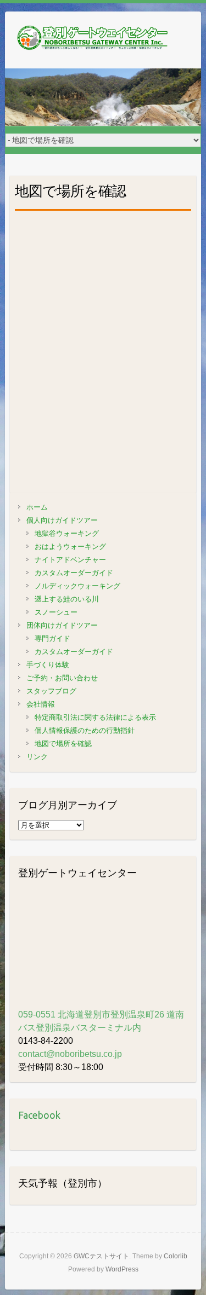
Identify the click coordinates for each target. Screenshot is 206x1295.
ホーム (37, 507)
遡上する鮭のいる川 (67, 599)
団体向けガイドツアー (62, 625)
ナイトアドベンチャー (70, 560)
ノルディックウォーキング (77, 586)
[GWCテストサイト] (93, 40)
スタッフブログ (51, 691)
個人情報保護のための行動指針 (85, 730)
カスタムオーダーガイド (74, 573)
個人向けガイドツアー (62, 520)
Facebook (39, 1114)
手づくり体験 (47, 665)
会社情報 (40, 704)
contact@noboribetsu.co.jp (70, 1054)
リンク (37, 757)
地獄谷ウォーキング (67, 533)
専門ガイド (52, 638)
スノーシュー (56, 612)
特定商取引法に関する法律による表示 (95, 717)
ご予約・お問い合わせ (62, 678)
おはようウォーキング (70, 546)
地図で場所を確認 (63, 743)
